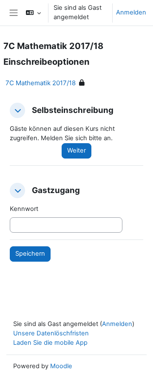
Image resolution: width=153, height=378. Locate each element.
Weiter (76, 150)
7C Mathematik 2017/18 (41, 83)
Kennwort (24, 209)
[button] (33, 13)
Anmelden (131, 12)
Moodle (61, 366)
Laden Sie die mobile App (50, 342)
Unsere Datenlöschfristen (51, 333)
